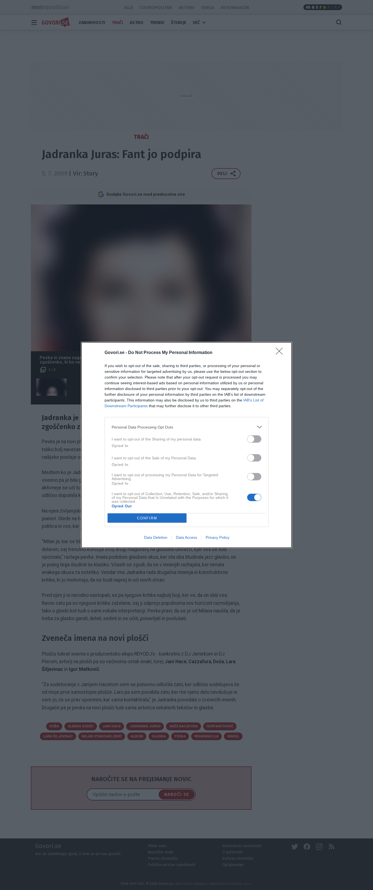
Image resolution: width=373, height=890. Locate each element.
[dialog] (186, 445)
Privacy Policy (217, 537)
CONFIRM (147, 518)
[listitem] (186, 427)
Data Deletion (155, 537)
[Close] (281, 353)
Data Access (186, 537)
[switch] (254, 439)
